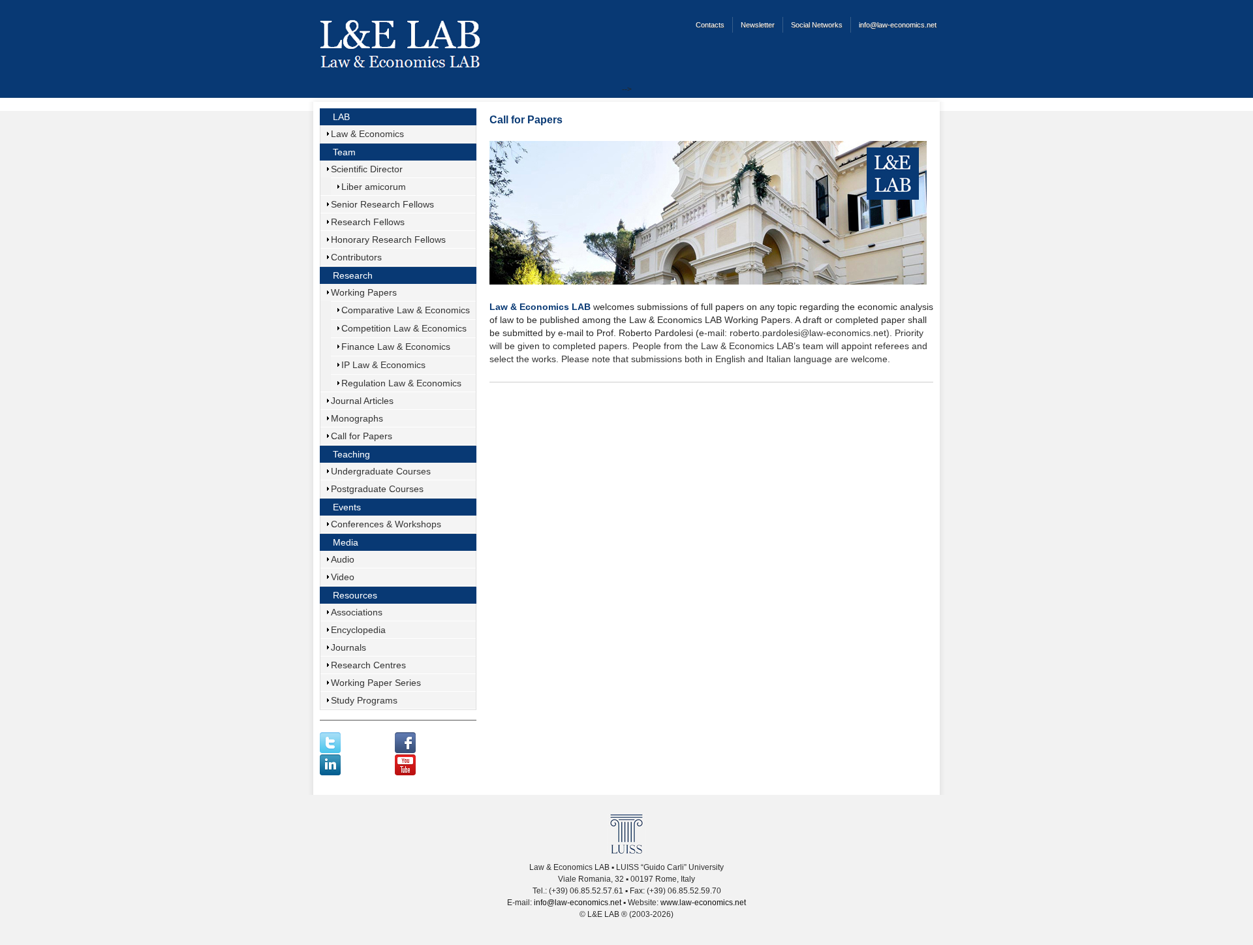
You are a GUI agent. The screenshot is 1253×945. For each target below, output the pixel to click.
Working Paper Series (376, 682)
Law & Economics (367, 134)
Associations (356, 612)
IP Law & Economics (383, 365)
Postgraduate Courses (377, 489)
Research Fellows (368, 222)
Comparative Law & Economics (405, 310)
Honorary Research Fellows (388, 239)
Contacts (710, 25)
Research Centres (368, 665)
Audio (342, 559)
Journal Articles (362, 400)
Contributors (356, 257)
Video (342, 577)
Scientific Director (367, 169)
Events (347, 507)
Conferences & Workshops (386, 524)
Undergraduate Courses (381, 471)
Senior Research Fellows (382, 204)
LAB (341, 117)
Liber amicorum (373, 186)
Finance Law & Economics (395, 346)
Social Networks (817, 25)
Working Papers (364, 292)
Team (344, 152)
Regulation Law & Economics (401, 383)
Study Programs (364, 700)
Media (345, 542)
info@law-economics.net (897, 25)
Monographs (357, 418)
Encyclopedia (358, 630)
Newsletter (758, 25)
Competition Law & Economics (404, 328)
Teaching (351, 454)
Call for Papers (361, 436)
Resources (355, 595)
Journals (348, 647)
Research (353, 275)
